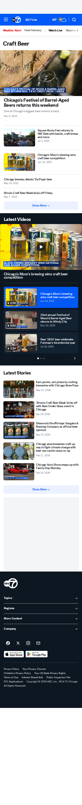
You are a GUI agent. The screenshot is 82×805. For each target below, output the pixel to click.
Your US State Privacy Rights (50, 673)
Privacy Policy (11, 669)
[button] (5, 19)
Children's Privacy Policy (17, 673)
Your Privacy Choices (34, 669)
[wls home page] (11, 583)
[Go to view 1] (38, 358)
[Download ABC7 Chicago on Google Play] (37, 654)
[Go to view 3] (44, 358)
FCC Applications (13, 681)
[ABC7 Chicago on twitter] (18, 643)
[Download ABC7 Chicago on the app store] (14, 654)
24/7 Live (31, 20)
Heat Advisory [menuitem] (32, 30)
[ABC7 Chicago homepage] (16, 19)
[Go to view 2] (41, 358)
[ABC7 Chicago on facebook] (8, 643)
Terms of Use (11, 677)
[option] (13, 30)
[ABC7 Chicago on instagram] (28, 643)
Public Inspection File (58, 677)
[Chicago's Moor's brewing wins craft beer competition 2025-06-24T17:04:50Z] (19, 162)
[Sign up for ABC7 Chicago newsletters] (38, 643)
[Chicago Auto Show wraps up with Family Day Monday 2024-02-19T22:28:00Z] (18, 472)
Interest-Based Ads (32, 677)
